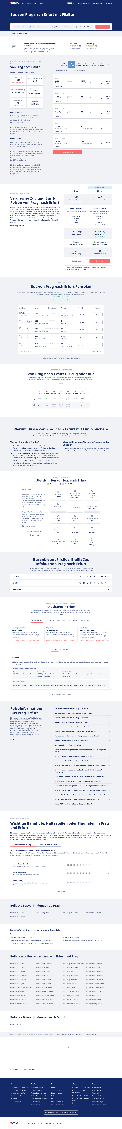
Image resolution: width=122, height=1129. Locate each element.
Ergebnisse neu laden (59, 300)
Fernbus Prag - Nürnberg (94, 976)
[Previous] (33, 392)
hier (79, 358)
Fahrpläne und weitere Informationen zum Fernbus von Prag (82, 940)
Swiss (53, 1096)
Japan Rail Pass (97, 1087)
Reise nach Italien (98, 1099)
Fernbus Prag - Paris (17, 968)
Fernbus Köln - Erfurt (17, 992)
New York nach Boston (19, 1096)
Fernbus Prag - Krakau (43, 984)
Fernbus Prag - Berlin (17, 913)
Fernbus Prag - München (69, 913)
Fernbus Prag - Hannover (94, 980)
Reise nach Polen (98, 1096)
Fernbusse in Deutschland (33, 1034)
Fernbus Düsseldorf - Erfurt (70, 992)
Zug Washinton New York (19, 1090)
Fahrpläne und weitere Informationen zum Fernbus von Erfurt (32, 943)
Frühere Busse (26, 351)
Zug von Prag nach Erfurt (70, 938)
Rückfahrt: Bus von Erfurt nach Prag (23, 938)
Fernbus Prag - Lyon (17, 984)
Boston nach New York (19, 1093)
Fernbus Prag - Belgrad (18, 980)
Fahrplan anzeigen (18, 105)
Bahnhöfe (14, 1099)
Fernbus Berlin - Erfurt (68, 984)
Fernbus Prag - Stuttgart (18, 972)
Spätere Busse (96, 351)
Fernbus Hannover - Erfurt (70, 996)
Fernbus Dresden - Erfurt (18, 1004)
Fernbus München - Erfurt (95, 984)
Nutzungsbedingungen (46, 1123)
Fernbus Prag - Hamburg (69, 968)
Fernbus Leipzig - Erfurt (94, 1004)
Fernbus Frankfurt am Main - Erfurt (22, 988)
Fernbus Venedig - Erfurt (69, 1000)
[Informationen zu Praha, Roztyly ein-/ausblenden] (108, 883)
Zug (23, 3)
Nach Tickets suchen (18, 83)
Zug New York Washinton (19, 1087)
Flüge (34, 3)
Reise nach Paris (97, 1093)
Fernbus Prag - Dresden (94, 913)
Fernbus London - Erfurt (44, 988)
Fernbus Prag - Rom (42, 968)
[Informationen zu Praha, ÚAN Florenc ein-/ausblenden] (108, 873)
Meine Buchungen (83, 3)
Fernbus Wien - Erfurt (93, 1000)
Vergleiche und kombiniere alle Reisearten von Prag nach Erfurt (32, 940)
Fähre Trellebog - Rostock (80, 1095)
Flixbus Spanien (36, 1090)
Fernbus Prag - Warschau (18, 976)
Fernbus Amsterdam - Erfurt (70, 1004)
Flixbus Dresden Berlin (39, 1096)
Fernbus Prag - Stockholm (70, 976)
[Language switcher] (70, 3)
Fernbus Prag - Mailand (43, 972)
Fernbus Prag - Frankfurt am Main (72, 964)
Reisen (94, 1084)
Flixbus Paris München (39, 1099)
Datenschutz (61, 1123)
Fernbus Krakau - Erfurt (18, 1000)
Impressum (31, 1123)
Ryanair (54, 1087)
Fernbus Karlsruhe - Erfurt (44, 1004)
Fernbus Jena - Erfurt (17, 1024)
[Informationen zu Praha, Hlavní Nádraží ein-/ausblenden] (108, 865)
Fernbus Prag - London (94, 964)
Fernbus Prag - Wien (42, 913)
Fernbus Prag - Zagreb (43, 980)
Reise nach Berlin (98, 1090)
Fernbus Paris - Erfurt (68, 988)
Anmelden (109, 3)
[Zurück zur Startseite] (16, 3)
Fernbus (28, 3)
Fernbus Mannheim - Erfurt (45, 1000)
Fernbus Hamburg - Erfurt (95, 988)
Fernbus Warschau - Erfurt (95, 992)
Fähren (41, 3)
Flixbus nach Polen (37, 1087)
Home (12, 1034)
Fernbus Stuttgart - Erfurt (44, 992)
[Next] (108, 64)
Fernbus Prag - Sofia (42, 976)
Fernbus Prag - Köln (93, 968)
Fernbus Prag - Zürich (17, 917)
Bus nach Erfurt (49, 1034)
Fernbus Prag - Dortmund (69, 980)
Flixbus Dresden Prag (38, 1093)
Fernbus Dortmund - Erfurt (45, 996)
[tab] (62, 70)
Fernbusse (34, 1084)
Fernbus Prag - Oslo (67, 972)
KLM (52, 1099)
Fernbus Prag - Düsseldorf (95, 972)
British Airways (56, 1093)
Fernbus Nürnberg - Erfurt (19, 996)
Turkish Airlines (56, 1090)
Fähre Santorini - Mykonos (81, 1087)
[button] (57, 27)
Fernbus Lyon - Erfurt (93, 996)
